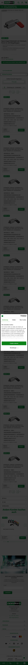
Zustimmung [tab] (5, 319)
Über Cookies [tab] (23, 319)
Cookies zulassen (14, 343)
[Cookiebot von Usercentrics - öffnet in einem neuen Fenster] (20, 316)
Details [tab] (14, 319)
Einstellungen (13, 347)
